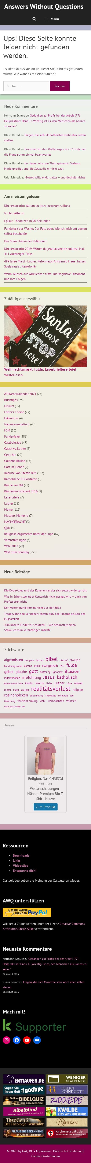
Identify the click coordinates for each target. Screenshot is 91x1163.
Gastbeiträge (12, 442)
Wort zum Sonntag (16, 552)
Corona (28, 666)
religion (78, 689)
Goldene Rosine (14, 461)
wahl (43, 701)
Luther (8, 503)
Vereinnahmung (27, 701)
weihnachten (56, 701)
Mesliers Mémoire (16, 515)
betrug (39, 660)
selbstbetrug (36, 695)
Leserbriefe (11, 497)
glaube (21, 671)
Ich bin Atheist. (14, 213)
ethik (37, 665)
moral (7, 690)
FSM (7, 430)
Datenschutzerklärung (68, 1151)
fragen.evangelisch (16, 424)
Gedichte (10, 454)
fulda (71, 665)
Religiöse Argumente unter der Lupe (28, 534)
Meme (8, 509)
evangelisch (50, 665)
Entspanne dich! (24, 870)
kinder (29, 683)
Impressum (43, 1151)
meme (78, 683)
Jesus (49, 676)
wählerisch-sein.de (14, 706)
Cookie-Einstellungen (45, 1156)
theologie (63, 695)
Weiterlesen (13, 375)
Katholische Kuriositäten (20, 479)
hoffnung (45, 672)
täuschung (9, 701)
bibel (51, 658)
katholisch (67, 677)
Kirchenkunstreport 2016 (21, 491)
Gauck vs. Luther (15, 448)
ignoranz (58, 672)
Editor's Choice (14, 412)
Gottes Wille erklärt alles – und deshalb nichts (55, 177)
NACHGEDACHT (14, 521)
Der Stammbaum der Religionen (25, 241)
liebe (49, 683)
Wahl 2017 (11, 546)
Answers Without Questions (44, 6)
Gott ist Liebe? (14, 467)
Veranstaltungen (15, 540)
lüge (69, 683)
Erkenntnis (11, 418)
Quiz (7, 528)
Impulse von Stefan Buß (20, 473)
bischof (64, 660)
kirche (40, 683)
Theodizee (50, 695)
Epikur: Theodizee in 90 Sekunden (27, 221)
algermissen (13, 659)
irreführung (31, 677)
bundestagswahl (13, 665)
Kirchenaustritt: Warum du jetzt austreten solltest (37, 205)
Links (17, 860)
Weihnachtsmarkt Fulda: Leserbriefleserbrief (40, 369)
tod (71, 695)
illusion (72, 671)
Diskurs (9, 406)
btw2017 (75, 660)
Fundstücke (12, 436)
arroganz (29, 660)
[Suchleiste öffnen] (34, 19)
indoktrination (12, 678)
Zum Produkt (45, 807)
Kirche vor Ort (13, 485)
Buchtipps (11, 400)
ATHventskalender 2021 (20, 394)
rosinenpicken (16, 695)
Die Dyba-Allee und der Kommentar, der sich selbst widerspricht (45, 590)
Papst (16, 689)
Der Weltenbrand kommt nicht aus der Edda (32, 608)
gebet (9, 671)
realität (25, 689)
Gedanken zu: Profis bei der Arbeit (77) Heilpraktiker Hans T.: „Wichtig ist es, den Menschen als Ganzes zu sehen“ (44, 121)
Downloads (21, 855)
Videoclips (20, 865)
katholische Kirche (13, 683)
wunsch (71, 701)
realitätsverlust (50, 688)
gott (33, 671)
